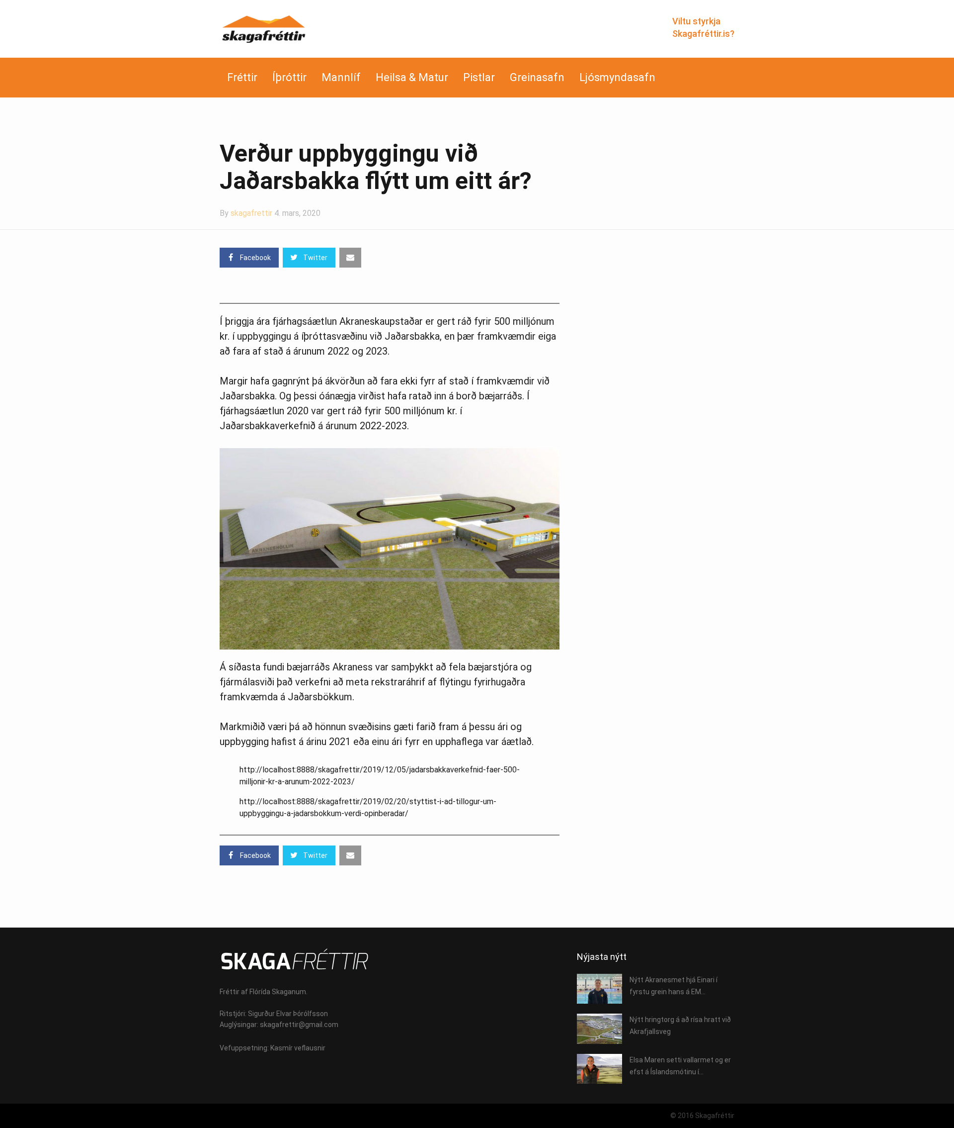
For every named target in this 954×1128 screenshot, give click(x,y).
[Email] (350, 258)
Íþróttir (289, 77)
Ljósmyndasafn (617, 77)
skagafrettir (251, 213)
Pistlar (479, 77)
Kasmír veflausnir (297, 1048)
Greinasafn (537, 77)
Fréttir (242, 77)
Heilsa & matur (412, 77)
